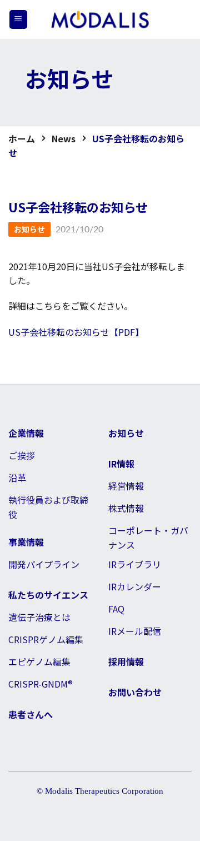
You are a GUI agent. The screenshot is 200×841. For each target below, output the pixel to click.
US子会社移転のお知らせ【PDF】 (76, 332)
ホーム (21, 138)
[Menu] (18, 19)
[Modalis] (100, 19)
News (64, 138)
